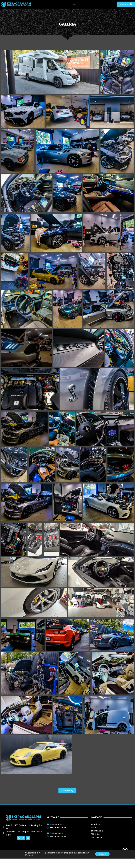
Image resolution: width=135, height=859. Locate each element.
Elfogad (102, 854)
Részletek (29, 855)
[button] (74, 4)
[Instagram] (23, 838)
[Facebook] (19, 838)
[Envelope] (28, 838)
